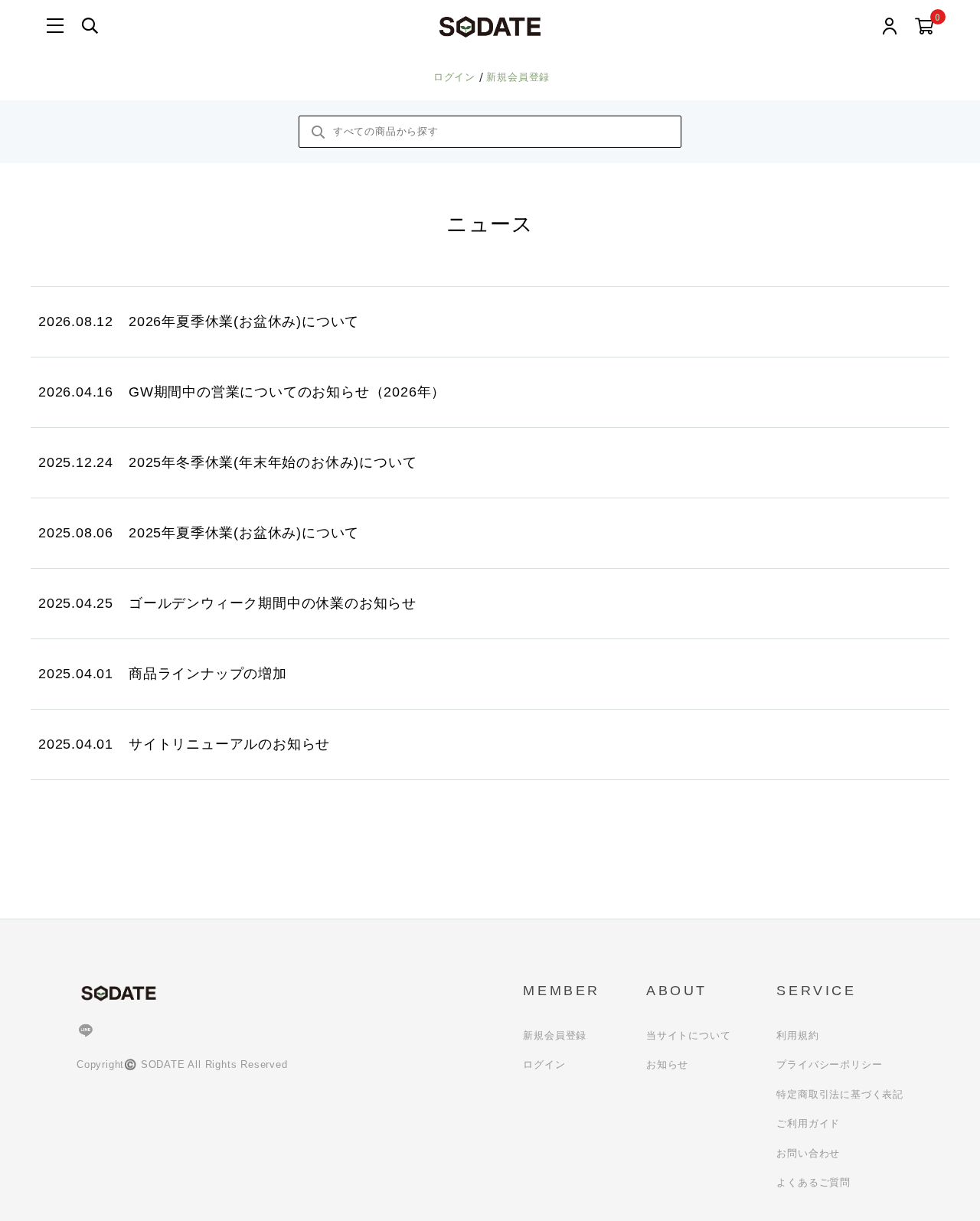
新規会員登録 (518, 77)
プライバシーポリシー (829, 1064)
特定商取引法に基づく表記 (839, 1094)
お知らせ (667, 1064)
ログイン (456, 77)
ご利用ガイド (808, 1123)
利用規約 (797, 1035)
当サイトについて (688, 1035)
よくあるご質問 (813, 1182)
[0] (924, 27)
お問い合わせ (808, 1153)
